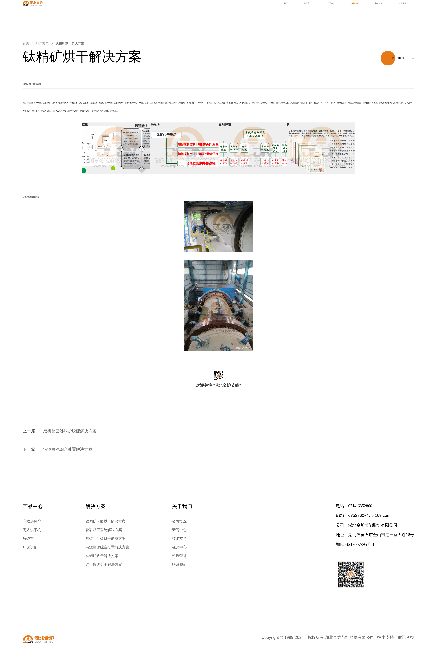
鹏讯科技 (406, 637)
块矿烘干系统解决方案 (104, 530)
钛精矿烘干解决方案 (102, 556)
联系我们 (179, 564)
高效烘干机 (32, 530)
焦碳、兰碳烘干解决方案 (106, 538)
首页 (286, 3)
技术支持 (378, 3)
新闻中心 (179, 530)
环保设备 (30, 547)
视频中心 (179, 547)
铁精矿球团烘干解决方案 (106, 521)
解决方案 (355, 3)
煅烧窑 (28, 538)
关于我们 (307, 3)
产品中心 (331, 3)
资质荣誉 (402, 3)
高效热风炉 (32, 521)
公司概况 (179, 521)
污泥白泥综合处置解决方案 (107, 547)
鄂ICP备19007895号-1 (355, 544)
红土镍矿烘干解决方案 (104, 564)
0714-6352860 (360, 505)
